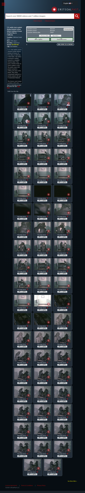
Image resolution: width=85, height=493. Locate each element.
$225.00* (52, 28)
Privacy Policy (41, 485)
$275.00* (52, 30)
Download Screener (62, 39)
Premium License (32, 30)
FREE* (52, 32)
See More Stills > (72, 481)
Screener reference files (33, 32)
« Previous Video (44, 35)
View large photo (21, 107)
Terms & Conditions (27, 485)
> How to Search (37, 21)
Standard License (32, 28)
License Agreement (11, 485)
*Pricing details (68, 29)
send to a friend (67, 44)
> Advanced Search (49, 21)
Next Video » (56, 35)
